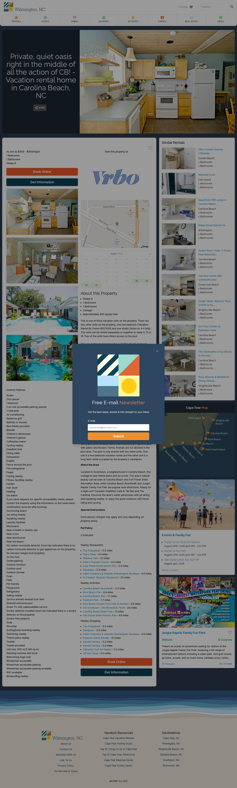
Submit (118, 436)
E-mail (91, 420)
